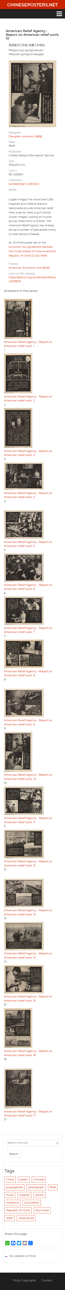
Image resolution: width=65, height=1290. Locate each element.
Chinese (38, 1179)
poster (24, 1179)
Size (11, 161)
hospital (24, 1195)
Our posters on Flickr (22, 1256)
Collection (15, 180)
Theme (13, 264)
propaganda (14, 1187)
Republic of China (18, 1210)
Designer (15, 132)
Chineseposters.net (32, 5)
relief (9, 1218)
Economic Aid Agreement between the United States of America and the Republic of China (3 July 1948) (32, 251)
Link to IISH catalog (22, 273)
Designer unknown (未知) (25, 136)
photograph (36, 1187)
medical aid (26, 1218)
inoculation (31, 1202)
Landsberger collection (24, 184)
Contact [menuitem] (47, 1280)
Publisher (15, 151)
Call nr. (13, 170)
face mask (42, 1210)
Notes (12, 189)
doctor (39, 1195)
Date (12, 142)
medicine (12, 1202)
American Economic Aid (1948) (29, 267)
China (10, 1179)
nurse (10, 1195)
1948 (53, 1187)
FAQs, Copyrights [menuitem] (24, 1280)
